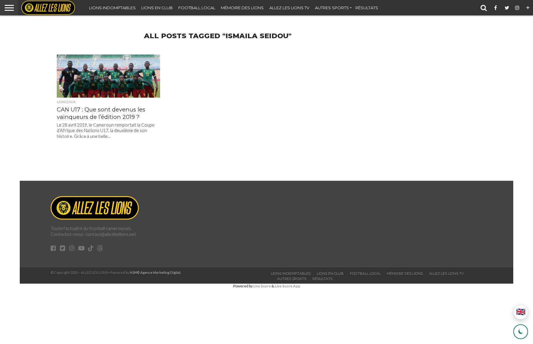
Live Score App (287, 286)
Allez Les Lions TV (289, 7)
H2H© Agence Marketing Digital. (155, 272)
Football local (196, 7)
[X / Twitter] (507, 7)
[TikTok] (91, 249)
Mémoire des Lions (242, 7)
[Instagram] (517, 7)
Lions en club (157, 7)
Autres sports (332, 7)
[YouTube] (81, 248)
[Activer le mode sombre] (520, 331)
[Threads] (100, 249)
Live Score (262, 286)
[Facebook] (496, 7)
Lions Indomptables (112, 7)
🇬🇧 (521, 311)
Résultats (366, 7)
